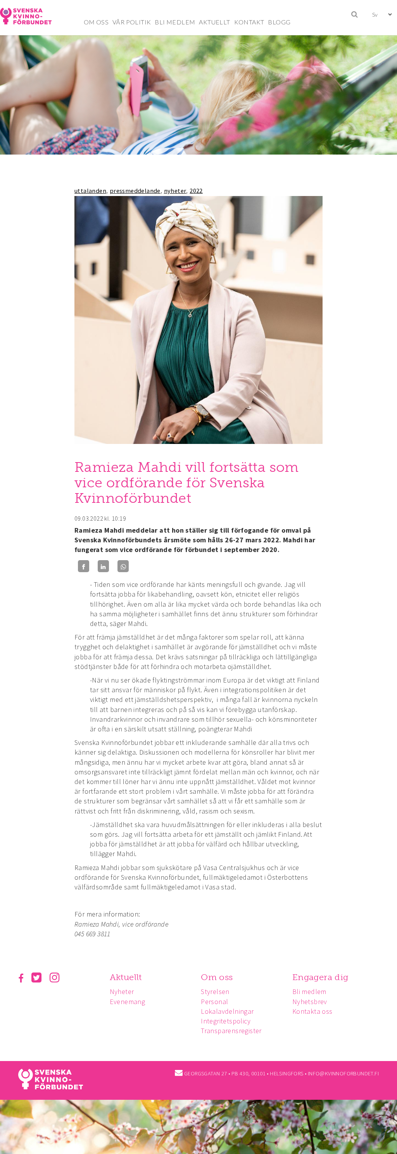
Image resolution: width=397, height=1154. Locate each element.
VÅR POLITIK (131, 22)
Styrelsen (215, 991)
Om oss (217, 977)
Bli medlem (309, 991)
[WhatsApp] (123, 566)
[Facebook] (83, 566)
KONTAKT (249, 22)
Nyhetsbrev (309, 1001)
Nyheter (122, 991)
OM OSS (96, 22)
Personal (214, 1001)
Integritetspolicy (225, 1020)
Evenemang (127, 1001)
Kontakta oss (312, 1011)
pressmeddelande (135, 190)
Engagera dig (320, 977)
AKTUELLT (214, 22)
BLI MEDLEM (175, 22)
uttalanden (90, 190)
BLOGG (279, 22)
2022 (196, 190)
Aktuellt (126, 977)
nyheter (175, 190)
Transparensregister (231, 1030)
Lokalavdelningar (227, 1011)
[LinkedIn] (103, 566)
